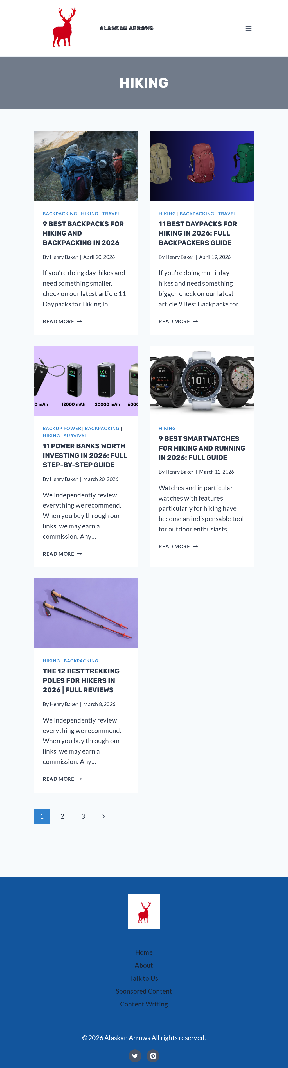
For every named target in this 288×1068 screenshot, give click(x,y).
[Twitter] (135, 1055)
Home (144, 952)
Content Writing (144, 1004)
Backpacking (60, 213)
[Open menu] (248, 28)
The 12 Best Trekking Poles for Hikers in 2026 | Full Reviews (81, 680)
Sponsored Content (144, 991)
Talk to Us (144, 978)
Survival (75, 435)
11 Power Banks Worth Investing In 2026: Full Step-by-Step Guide (85, 455)
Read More (62, 321)
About (144, 965)
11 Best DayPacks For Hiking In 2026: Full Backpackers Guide (198, 233)
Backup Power (62, 428)
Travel (111, 213)
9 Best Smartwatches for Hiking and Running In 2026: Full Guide (202, 448)
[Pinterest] (153, 1055)
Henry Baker (64, 257)
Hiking (89, 213)
